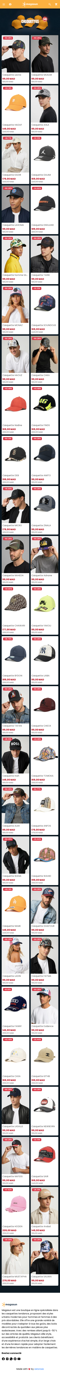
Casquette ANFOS (41, 825)
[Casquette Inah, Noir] (15, 754)
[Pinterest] (15, 1358)
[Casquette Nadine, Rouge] (15, 404)
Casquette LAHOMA (13, 225)
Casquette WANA (11, 876)
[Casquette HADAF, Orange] (15, 104)
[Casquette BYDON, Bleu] (15, 654)
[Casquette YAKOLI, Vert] (44, 604)
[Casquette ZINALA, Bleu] (44, 504)
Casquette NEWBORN (43, 1126)
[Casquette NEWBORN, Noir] (44, 1105)
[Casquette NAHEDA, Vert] (15, 554)
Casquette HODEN (12, 1226)
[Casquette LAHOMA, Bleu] (15, 204)
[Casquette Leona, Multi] (15, 53)
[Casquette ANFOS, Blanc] (44, 804)
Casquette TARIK (40, 275)
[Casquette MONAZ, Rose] (15, 304)
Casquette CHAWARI (13, 625)
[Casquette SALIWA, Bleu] (44, 1255)
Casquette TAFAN (12, 725)
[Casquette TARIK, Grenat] (44, 254)
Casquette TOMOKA (42, 775)
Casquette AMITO (41, 475)
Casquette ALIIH (11, 825)
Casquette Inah (10, 775)
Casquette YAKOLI (41, 625)
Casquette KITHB (40, 1076)
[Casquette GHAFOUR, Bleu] (44, 905)
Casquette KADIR (11, 174)
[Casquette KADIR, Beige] (15, 154)
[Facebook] (4, 1358)
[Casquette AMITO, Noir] (44, 454)
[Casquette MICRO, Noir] (15, 504)
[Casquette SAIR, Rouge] (44, 1155)
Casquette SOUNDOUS (43, 325)
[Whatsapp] (11, 1358)
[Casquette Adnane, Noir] (44, 554)
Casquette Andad (41, 1226)
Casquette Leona (11, 74)
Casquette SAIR (39, 1176)
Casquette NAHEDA (13, 575)
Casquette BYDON (12, 675)
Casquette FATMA (41, 976)
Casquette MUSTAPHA (14, 1276)
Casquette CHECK (41, 725)
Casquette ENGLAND (42, 225)
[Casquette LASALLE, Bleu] (15, 1105)
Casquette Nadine (12, 425)
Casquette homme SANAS (15, 275)
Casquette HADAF (12, 124)
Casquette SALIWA (41, 1276)
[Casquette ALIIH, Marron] (15, 804)
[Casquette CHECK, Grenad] (44, 704)
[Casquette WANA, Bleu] (15, 855)
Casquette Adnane (41, 575)
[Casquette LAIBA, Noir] (44, 654)
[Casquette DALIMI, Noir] (44, 154)
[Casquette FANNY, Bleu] (15, 1005)
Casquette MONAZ (12, 325)
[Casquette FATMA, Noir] (44, 955)
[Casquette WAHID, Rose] (44, 855)
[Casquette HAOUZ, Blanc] (15, 354)
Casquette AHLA (40, 124)
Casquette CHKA (40, 375)
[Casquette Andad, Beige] (44, 1205)
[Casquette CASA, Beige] (15, 1055)
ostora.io (39, 1369)
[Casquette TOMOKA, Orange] (44, 754)
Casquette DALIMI (41, 174)
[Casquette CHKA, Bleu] (44, 354)
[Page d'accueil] (30, 4)
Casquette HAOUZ (12, 375)
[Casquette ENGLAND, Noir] (44, 204)
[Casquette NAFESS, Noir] (15, 1155)
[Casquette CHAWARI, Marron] (15, 604)
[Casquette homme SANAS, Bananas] (15, 254)
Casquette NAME (11, 926)
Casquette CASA (11, 1076)
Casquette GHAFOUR (42, 926)
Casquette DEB (10, 475)
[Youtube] (19, 1358)
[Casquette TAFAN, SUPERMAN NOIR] (15, 704)
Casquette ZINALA (41, 525)
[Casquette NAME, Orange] (15, 905)
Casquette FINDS (40, 425)
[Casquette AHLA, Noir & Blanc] (44, 104)
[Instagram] (7, 1358)
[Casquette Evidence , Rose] (44, 1005)
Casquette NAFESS (12, 1176)
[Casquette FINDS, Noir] (44, 404)
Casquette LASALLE (12, 1126)
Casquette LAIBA (40, 675)
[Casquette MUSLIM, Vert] (44, 53)
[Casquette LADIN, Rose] (15, 955)
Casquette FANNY (12, 1026)
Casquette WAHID (41, 876)
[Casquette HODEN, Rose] (15, 1205)
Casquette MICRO (12, 525)
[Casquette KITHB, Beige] (44, 1055)
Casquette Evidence (42, 1026)
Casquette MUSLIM (41, 74)
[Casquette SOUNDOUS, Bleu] (44, 304)
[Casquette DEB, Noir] (15, 454)
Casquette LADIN (11, 976)
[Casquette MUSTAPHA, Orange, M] (15, 1255)
